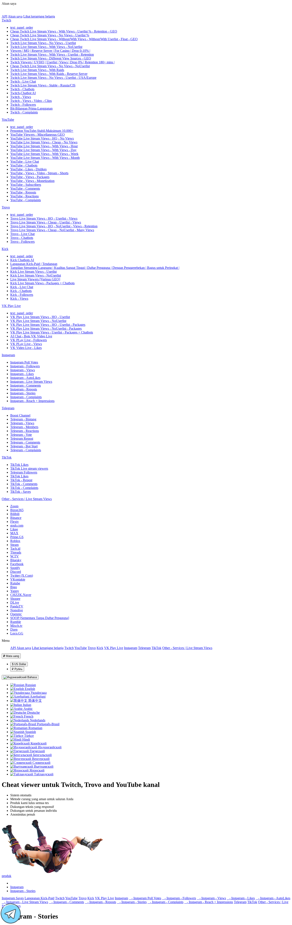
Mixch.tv (16, 625)
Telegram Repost (21, 438)
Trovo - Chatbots (21, 238)
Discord (15, 571)
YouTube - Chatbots (23, 165)
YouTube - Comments (25, 188)
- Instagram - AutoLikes (273, 898)
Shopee (15, 598)
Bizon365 (17, 510)
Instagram (8, 355)
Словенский (41, 762)
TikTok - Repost (21, 480)
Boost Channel (20, 415)
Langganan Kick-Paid (39, 898)
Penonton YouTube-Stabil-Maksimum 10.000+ (41, 131)
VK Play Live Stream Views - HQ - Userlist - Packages (47, 324)
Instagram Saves (13, 898)
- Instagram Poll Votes (145, 898)
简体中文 (34, 700)
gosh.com (16, 525)
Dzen (14, 629)
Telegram (8, 408)
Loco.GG (16, 633)
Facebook (17, 564)
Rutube (15, 583)
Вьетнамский (43, 766)
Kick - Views (19, 298)
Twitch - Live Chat (23, 81)
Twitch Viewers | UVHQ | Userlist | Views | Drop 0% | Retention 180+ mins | (62, 62)
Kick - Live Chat (21, 287)
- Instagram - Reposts (100, 902)
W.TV (14, 556)
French (28, 716)
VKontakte (17, 579)
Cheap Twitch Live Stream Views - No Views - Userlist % (49, 35)
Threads (15, 552)
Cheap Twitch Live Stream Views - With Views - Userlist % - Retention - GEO (63, 31)
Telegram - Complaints (25, 450)
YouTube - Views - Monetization (32, 181)
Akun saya (15, 16)
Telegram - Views (22, 423)
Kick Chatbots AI (22, 260)
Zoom (14, 506)
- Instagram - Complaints (165, 902)
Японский (36, 770)
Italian (26, 705)
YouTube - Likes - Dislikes (28, 169)
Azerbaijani (37, 696)
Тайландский (43, 774)
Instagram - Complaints (26, 397)
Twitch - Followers (23, 104)
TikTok (7, 457)
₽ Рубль (17, 669)
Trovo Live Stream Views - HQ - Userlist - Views (43, 218)
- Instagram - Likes (241, 898)
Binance (15, 518)
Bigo (13, 587)
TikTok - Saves (20, 491)
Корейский (38, 743)
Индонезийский (49, 747)
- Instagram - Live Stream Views (25, 902)
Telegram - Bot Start (24, 446)
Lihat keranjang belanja (39, 16)
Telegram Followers (23, 472)
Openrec (16, 614)
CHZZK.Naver (20, 595)
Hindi (25, 739)
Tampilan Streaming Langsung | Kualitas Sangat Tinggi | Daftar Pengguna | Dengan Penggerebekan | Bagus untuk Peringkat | (94, 268)
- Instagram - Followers (179, 898)
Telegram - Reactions (24, 431)
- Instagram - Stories (132, 902)
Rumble (15, 622)
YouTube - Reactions (24, 196)
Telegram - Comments (25, 442)
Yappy (14, 591)
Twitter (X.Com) (21, 575)
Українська (38, 692)
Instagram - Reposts (23, 389)
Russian (30, 685)
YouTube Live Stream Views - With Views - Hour (44, 146)
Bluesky (15, 560)
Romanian (35, 728)
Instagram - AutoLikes (25, 378)
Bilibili (14, 514)
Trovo (6, 207)
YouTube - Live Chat (24, 161)
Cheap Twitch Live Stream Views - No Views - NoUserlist (50, 66)
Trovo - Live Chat (22, 234)
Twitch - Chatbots (22, 89)
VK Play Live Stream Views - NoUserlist (38, 321)
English (29, 689)
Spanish (30, 732)
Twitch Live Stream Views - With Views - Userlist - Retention (52, 54)
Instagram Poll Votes (24, 362)
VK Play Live (11, 306)
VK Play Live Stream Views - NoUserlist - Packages (46, 328)
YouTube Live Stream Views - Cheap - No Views (43, 142)
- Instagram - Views (211, 898)
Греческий (37, 751)
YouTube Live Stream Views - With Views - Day (43, 150)
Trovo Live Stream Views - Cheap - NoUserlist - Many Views (52, 230)
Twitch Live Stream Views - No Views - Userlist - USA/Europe (53, 77)
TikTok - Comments (23, 484)
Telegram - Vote (21, 434)
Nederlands (37, 720)
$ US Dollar (19, 664)
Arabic (28, 709)
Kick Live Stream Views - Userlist (33, 271)
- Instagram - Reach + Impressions (208, 902)
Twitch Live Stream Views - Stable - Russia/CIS (42, 85)
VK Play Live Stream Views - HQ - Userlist (40, 317)
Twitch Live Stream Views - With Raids (37, 70)
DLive (14, 602)
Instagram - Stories (22, 393)
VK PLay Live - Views (26, 344)
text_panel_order (21, 27)
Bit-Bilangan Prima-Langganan (31, 108)
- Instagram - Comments (66, 902)
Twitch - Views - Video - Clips (31, 101)
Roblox (15, 541)
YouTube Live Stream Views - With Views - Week (44, 154)
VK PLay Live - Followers (28, 340)
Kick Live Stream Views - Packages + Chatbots (42, 283)
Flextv (14, 521)
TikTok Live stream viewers (29, 468)
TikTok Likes (19, 464)
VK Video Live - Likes (26, 348)
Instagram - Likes (22, 374)
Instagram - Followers (25, 366)
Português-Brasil (47, 724)
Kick (5, 249)
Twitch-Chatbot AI (23, 93)
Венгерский (40, 759)
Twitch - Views (20, 97)
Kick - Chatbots (21, 291)
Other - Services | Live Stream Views (27, 499)
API (4, 16)
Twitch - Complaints (24, 112)
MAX (14, 533)
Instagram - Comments (25, 385)
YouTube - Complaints (25, 200)
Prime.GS (17, 537)
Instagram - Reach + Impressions (32, 401)
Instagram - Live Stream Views (31, 381)
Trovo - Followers (22, 241)
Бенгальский (42, 755)
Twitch (6, 20)
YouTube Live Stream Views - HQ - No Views (42, 138)
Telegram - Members (24, 427)
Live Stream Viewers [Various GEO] (35, 279)
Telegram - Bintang (23, 419)
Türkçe (28, 735)
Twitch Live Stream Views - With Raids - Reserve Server (48, 74)
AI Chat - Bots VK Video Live (31, 336)
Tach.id (15, 548)
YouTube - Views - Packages (29, 177)
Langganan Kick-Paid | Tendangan (33, 264)
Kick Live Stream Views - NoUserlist (35, 275)
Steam (14, 545)
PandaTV (16, 606)
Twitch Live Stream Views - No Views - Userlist (43, 43)
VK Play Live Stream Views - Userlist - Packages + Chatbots (51, 332)
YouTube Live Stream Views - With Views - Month (45, 157)
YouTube (8, 119)
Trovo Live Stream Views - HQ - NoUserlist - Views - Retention (53, 226)
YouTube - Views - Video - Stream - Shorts (39, 173)
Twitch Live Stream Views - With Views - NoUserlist (46, 47)
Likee (14, 529)
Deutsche (33, 712)
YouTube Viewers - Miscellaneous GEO (37, 134)
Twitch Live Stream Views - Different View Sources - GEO (50, 58)
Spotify (15, 568)
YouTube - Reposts (23, 192)
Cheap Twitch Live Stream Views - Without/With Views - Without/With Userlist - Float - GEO (74, 39)
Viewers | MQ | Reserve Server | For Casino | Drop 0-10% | (50, 50)
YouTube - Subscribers (25, 184)
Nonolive (16, 610)
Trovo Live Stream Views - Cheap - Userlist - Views (45, 222)
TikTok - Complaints (24, 488)
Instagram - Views (22, 370)
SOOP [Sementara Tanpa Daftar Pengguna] (39, 618)
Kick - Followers (21, 294)
